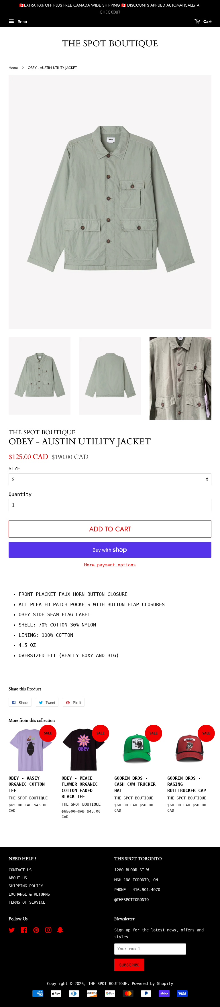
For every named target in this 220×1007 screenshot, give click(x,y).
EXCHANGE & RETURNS (29, 894)
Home (13, 67)
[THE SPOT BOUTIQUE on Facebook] (24, 931)
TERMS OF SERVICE (27, 902)
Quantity (20, 494)
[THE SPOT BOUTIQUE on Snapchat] (60, 931)
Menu (21, 21)
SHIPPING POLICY (26, 886)
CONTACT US (20, 870)
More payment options (110, 564)
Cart (206, 21)
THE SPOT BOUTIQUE (110, 44)
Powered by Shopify (152, 983)
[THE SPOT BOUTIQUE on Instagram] (48, 931)
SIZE (14, 468)
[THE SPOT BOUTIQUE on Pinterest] (36, 931)
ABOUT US (18, 878)
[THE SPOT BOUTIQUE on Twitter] (12, 931)
